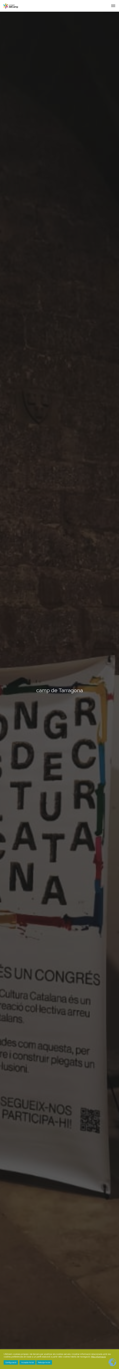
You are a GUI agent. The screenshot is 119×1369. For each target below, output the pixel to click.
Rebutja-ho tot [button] (44, 1362)
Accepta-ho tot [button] (27, 1362)
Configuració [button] (10, 1362)
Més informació (98, 1356)
